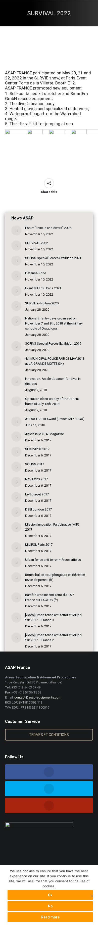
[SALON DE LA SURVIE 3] (24, 148)
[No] (91, 895)
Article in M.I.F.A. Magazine (44, 434)
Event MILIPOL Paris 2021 (43, 288)
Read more (50, 917)
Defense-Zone (35, 273)
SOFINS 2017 (34, 464)
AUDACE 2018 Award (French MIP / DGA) (54, 419)
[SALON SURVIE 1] (68, 148)
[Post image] (16, 230)
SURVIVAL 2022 (36, 243)
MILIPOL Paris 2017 (39, 544)
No (50, 906)
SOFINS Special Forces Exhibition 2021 (53, 258)
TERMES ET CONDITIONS (49, 735)
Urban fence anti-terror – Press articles (53, 560)
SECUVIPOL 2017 (37, 449)
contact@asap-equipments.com (37, 697)
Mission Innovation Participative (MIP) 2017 (52, 527)
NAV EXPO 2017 (36, 479)
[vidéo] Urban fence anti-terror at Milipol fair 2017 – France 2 (53, 637)
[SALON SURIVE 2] (46, 148)
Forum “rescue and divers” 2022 (48, 228)
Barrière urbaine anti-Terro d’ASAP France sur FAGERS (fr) (49, 597)
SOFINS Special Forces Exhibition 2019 (53, 343)
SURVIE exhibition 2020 (42, 303)
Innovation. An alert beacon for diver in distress (53, 381)
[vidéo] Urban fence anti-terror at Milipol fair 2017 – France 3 (53, 617)
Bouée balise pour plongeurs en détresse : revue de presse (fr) (55, 577)
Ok (50, 895)
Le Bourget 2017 (37, 494)
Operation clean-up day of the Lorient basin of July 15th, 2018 (52, 401)
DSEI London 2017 (38, 509)
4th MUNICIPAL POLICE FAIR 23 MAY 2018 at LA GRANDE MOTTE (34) (54, 361)
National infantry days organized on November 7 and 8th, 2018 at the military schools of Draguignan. (54, 323)
